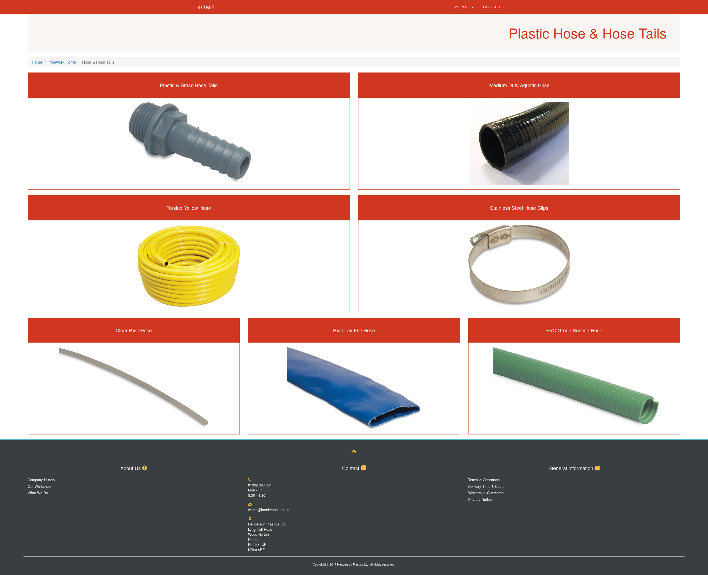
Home (37, 62)
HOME (206, 7)
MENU (462, 6)
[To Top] (354, 452)
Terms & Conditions (484, 479)
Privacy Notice (480, 499)
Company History (41, 479)
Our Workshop (39, 486)
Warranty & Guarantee (486, 492)
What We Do (38, 492)
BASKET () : (497, 6)
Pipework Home (62, 62)
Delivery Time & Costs (486, 486)
